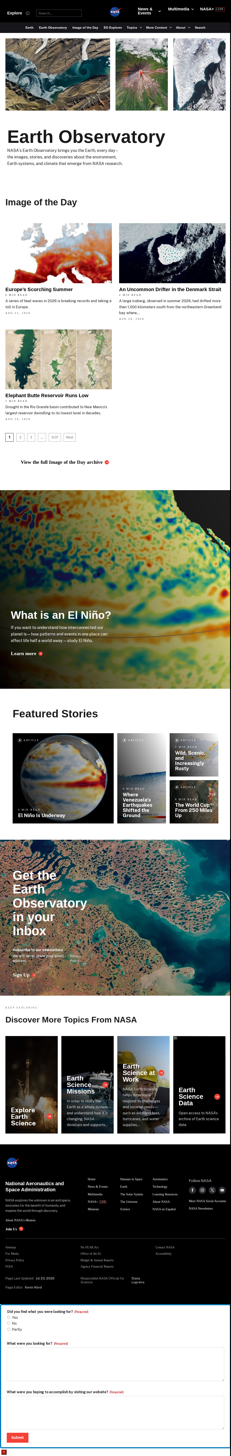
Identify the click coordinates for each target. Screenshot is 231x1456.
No (14, 1323)
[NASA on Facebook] (192, 1190)
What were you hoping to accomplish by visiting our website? (65, 1392)
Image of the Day (85, 27)
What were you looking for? (37, 1344)
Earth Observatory (53, 27)
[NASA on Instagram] (202, 1190)
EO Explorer (113, 27)
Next (69, 437)
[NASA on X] (212, 1190)
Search (200, 27)
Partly (17, 1329)
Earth (29, 27)
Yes (15, 1317)
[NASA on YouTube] (222, 1190)
